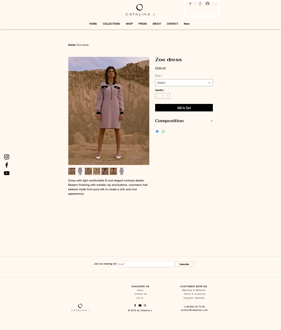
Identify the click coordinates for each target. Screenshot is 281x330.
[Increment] (168, 96)
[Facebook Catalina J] (6, 165)
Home (71, 44)
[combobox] (184, 82)
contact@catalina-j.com (194, 310)
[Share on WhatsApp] (163, 131)
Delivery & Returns (194, 290)
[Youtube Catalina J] (6, 173)
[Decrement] (158, 96)
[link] (200, 3)
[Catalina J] (6, 156)
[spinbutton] (163, 96)
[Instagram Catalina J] (145, 305)
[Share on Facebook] (157, 131)
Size (159, 75)
